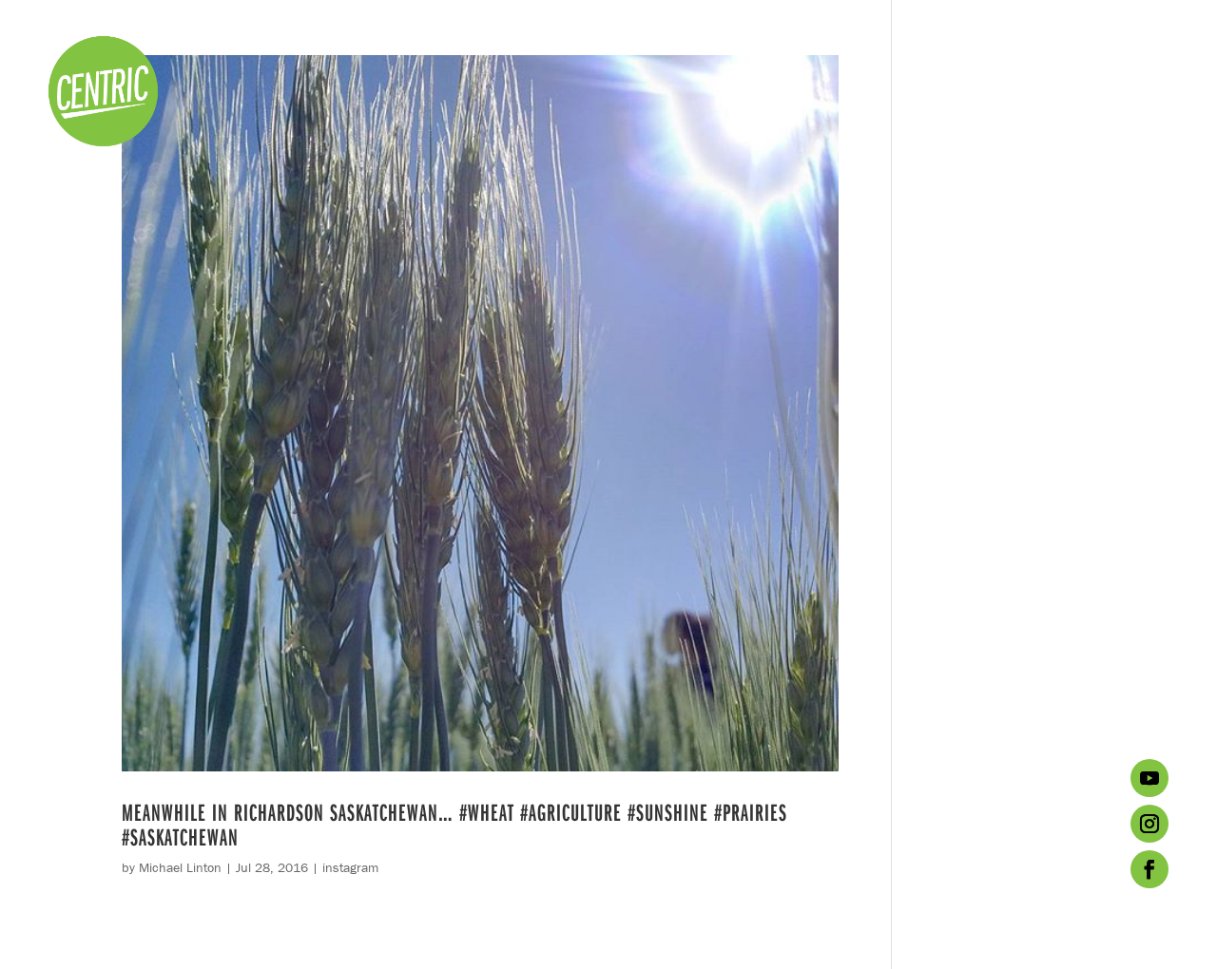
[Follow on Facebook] (1149, 869)
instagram (350, 867)
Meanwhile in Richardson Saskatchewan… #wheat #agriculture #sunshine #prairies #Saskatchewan (454, 824)
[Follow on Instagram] (1149, 824)
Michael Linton (180, 867)
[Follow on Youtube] (1149, 778)
